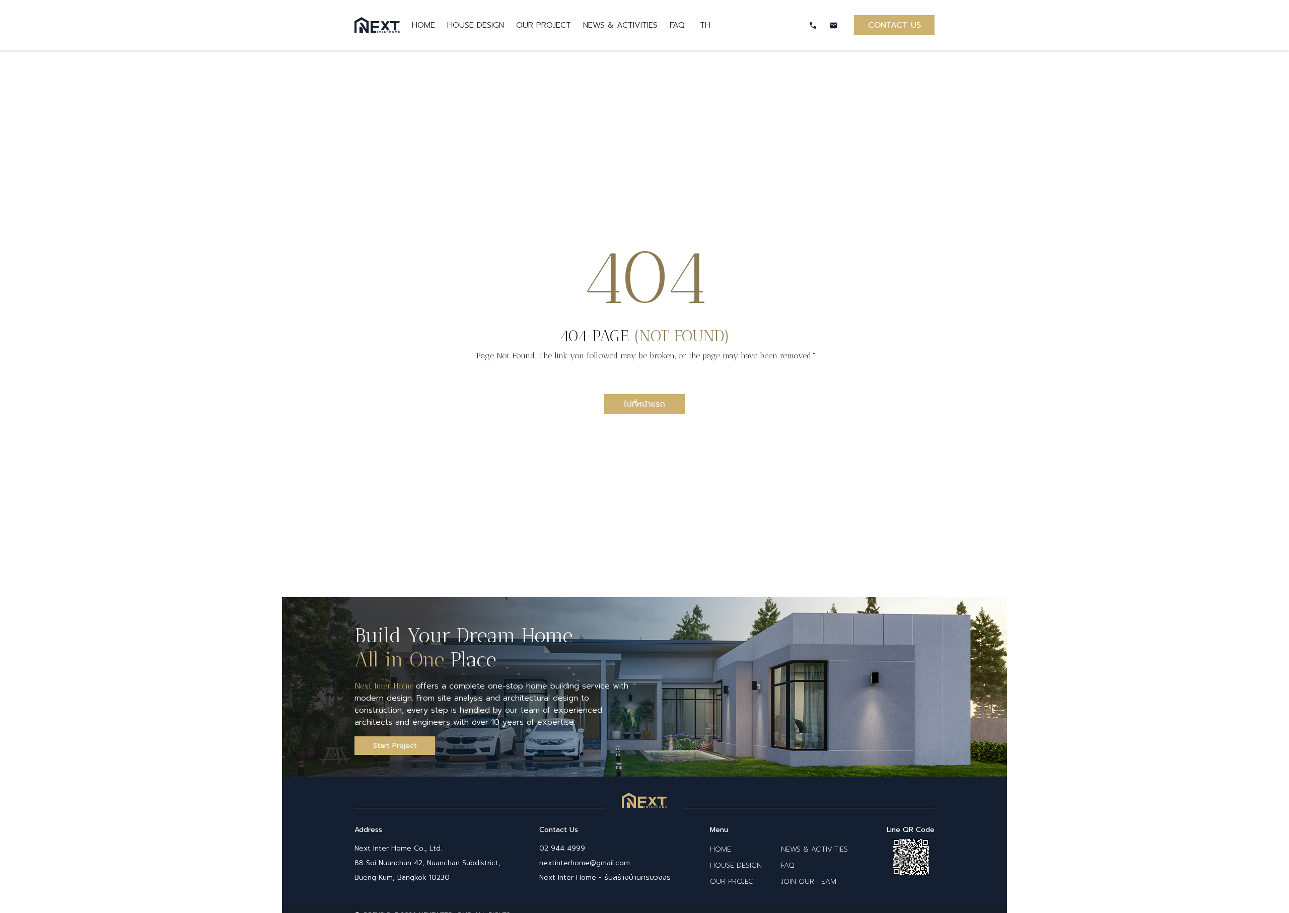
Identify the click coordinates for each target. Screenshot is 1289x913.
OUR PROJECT (543, 25)
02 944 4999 (562, 848)
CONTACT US (894, 25)
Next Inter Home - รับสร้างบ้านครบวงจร (605, 877)
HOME (423, 25)
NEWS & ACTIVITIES (620, 25)
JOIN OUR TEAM (808, 881)
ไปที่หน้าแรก (644, 404)
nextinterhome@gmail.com (584, 863)
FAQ (679, 25)
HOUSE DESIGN (475, 25)
